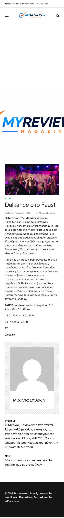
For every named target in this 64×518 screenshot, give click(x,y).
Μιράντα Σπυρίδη (47, 213)
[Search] (57, 16)
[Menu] (7, 16)
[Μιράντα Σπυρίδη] (32, 369)
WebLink (10, 334)
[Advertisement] (32, 57)
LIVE (9, 198)
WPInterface (12, 501)
